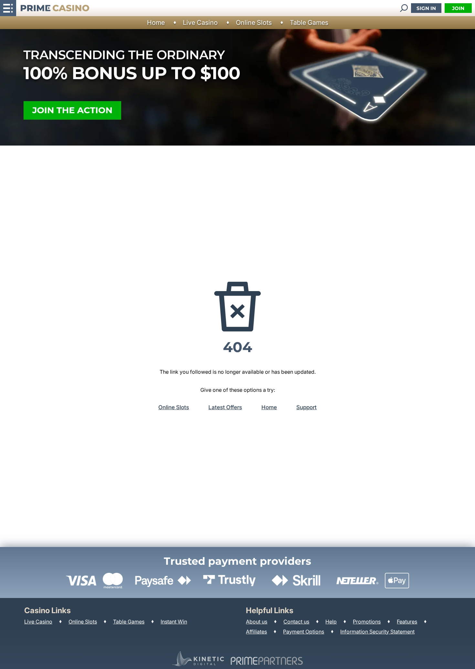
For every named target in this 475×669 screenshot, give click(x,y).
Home (156, 22)
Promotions (367, 621)
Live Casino (200, 22)
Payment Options (303, 631)
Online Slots (254, 22)
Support (306, 407)
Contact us (296, 621)
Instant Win (174, 621)
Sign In (426, 8)
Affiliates (256, 631)
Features (407, 621)
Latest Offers (225, 407)
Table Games (309, 22)
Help (331, 621)
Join (458, 8)
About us (256, 621)
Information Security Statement (377, 631)
